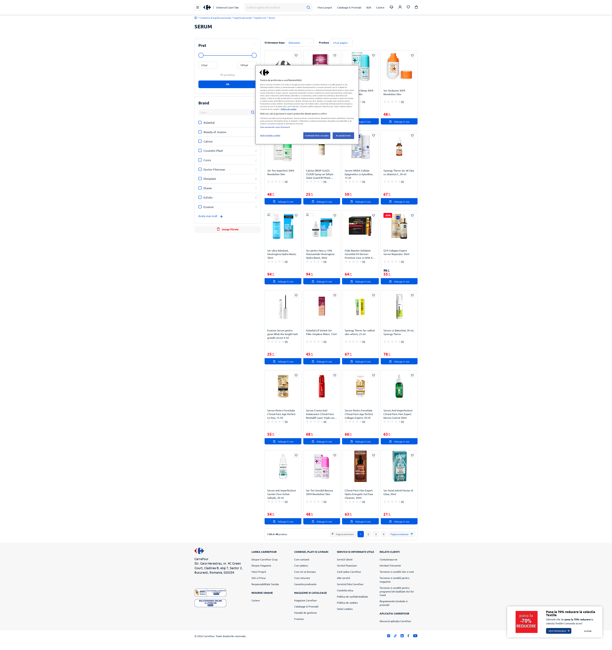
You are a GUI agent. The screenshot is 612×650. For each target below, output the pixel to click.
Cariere (255, 600)
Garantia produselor (305, 584)
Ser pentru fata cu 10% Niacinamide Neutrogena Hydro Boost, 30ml (320, 254)
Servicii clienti (345, 559)
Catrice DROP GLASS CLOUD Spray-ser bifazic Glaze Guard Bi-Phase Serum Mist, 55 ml (319, 174)
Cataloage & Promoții (306, 606)
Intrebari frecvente (390, 565)
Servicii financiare (347, 565)
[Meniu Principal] (197, 7)
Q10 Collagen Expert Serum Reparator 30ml (396, 252)
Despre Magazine (261, 565)
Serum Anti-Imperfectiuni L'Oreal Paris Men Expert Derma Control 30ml (397, 414)
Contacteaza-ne (388, 559)
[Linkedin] (402, 636)
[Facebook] (408, 636)
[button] (416, 7)
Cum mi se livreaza (305, 571)
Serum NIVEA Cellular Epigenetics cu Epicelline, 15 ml (359, 174)
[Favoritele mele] (408, 7)
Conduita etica (345, 590)
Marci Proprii (258, 571)
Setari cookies (345, 608)
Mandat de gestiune (305, 612)
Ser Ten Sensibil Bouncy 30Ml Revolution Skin (319, 492)
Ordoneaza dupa (275, 42)
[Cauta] (308, 7)
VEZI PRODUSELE (557, 630)
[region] (307, 104)
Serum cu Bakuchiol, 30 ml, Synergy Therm (398, 332)
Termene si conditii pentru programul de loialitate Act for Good (397, 591)
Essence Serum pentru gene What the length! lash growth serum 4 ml (282, 334)
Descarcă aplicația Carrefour (395, 621)
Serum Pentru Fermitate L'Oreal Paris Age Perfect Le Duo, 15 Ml (281, 414)
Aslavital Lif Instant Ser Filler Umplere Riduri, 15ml (321, 332)
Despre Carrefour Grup (264, 559)
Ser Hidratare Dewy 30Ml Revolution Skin (359, 92)
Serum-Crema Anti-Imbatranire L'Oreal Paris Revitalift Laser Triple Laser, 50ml (321, 414)
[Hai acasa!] (195, 17)
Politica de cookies (347, 602)
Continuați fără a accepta (316, 135)
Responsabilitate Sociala (265, 584)
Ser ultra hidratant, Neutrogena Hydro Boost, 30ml (281, 254)
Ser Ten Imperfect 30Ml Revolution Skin (280, 172)
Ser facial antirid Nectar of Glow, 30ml (398, 492)
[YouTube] (415, 636)
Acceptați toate (343, 135)
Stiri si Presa (258, 577)
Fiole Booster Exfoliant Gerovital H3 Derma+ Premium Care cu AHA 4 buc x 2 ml (358, 254)
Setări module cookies (270, 135)
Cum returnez (302, 577)
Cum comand (301, 559)
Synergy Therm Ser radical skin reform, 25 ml (360, 332)
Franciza (299, 618)
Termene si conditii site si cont (397, 571)
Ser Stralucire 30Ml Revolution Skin (394, 92)
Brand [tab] (203, 102)
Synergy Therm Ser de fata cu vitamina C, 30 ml (398, 172)
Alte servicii (343, 577)
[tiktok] (395, 636)
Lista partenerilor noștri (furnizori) (275, 127)
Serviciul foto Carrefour (350, 584)
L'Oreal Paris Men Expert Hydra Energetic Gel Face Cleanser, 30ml (359, 494)
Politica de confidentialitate (352, 596)
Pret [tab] (202, 45)
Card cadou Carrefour (349, 571)
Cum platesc (301, 565)
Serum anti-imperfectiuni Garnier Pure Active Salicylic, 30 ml (281, 494)
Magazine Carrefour (305, 600)
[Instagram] (388, 636)
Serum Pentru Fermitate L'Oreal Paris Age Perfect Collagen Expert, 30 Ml (359, 414)
